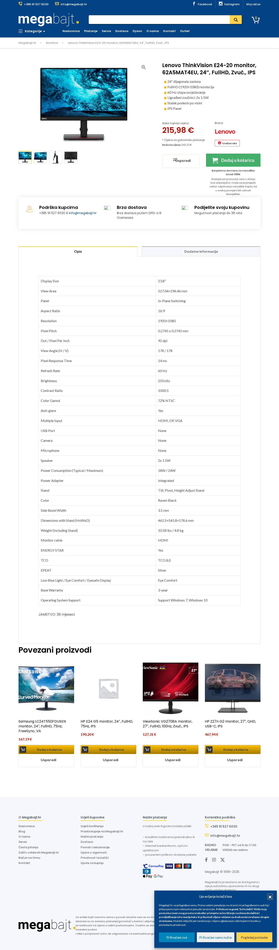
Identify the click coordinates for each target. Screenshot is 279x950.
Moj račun (253, 4)
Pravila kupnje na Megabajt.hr (102, 831)
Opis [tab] (78, 251)
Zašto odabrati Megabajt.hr (39, 852)
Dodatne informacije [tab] (201, 251)
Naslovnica (71, 31)
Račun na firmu (29, 858)
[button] (270, 896)
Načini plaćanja (92, 837)
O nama (152, 31)
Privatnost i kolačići (95, 858)
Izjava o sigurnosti (94, 852)
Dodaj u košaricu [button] (49, 749)
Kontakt (169, 31)
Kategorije (33, 31)
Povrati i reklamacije (95, 847)
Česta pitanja (28, 847)
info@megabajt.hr (83, 213)
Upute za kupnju (92, 863)
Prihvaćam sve (176, 937)
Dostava (121, 31)
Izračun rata (229, 143)
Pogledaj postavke (254, 937)
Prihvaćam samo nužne (215, 937)
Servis (106, 31)
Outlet (185, 31)
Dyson (137, 31)
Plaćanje (90, 31)
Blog (22, 831)
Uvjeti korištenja (92, 826)
